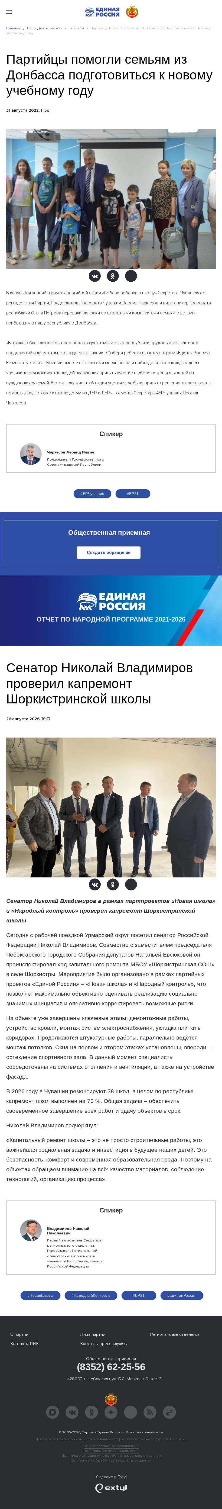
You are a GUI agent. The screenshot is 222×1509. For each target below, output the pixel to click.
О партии (19, 1334)
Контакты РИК (24, 1343)
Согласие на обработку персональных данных (111, 1460)
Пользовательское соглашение (111, 1446)
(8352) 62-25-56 (111, 1366)
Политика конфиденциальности (111, 1451)
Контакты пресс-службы (104, 1343)
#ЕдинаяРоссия (182, 1295)
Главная (13, 28)
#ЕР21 (133, 493)
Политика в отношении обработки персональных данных (111, 1455)
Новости (76, 28)
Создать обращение (108, 552)
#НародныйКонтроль (90, 1295)
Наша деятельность (44, 28)
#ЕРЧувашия (92, 493)
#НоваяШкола (40, 1295)
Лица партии (92, 1334)
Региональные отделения (175, 1334)
